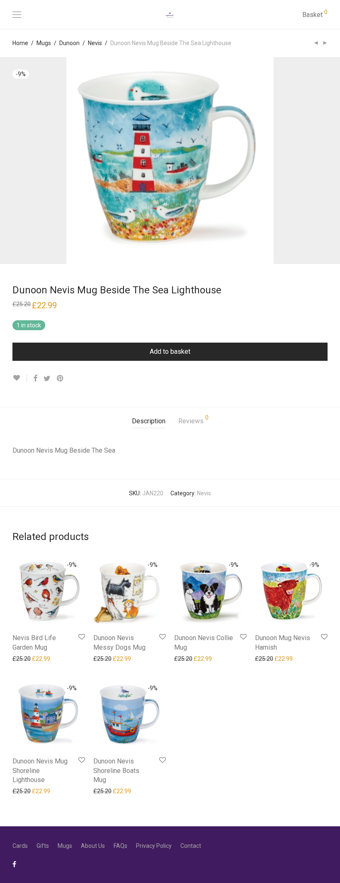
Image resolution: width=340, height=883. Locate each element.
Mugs (43, 43)
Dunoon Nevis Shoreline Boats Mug (116, 770)
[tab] (148, 421)
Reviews (193, 420)
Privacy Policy (154, 845)
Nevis (95, 43)
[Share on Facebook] (35, 378)
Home (20, 43)
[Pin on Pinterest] (60, 378)
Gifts (42, 845)
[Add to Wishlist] (19, 378)
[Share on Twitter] (47, 378)
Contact (190, 845)
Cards (20, 845)
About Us (93, 845)
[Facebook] (14, 864)
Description (148, 421)
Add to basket (170, 351)
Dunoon (69, 43)
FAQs (120, 845)
